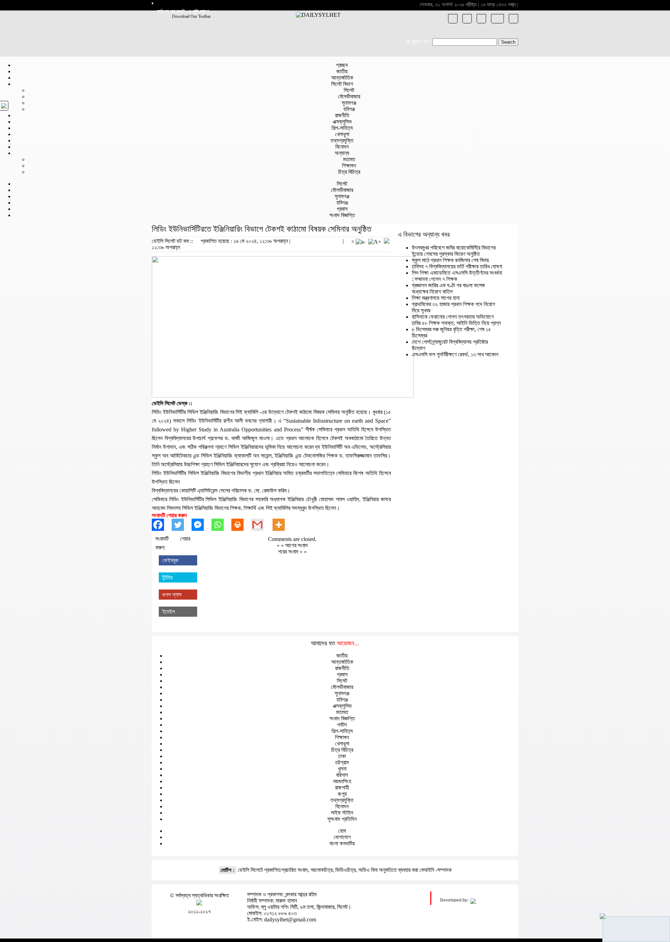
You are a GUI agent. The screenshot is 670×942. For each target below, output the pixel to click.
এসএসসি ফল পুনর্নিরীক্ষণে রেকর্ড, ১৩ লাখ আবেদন (455, 354)
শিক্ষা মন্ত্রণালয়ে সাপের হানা (436, 298)
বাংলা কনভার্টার (342, 843)
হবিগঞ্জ (349, 109)
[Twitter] (182, 525)
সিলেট (349, 90)
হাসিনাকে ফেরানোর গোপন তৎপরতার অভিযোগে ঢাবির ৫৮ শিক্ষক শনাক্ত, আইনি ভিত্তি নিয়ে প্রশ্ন (456, 320)
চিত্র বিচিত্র (349, 172)
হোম (342, 831)
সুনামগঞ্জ (349, 103)
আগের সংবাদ (296, 545)
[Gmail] (261, 525)
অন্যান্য (342, 153)
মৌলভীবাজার (349, 96)
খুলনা (342, 769)
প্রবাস (342, 209)
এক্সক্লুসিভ (342, 122)
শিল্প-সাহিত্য (342, 128)
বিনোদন (342, 147)
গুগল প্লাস (171, 595)
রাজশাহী (342, 788)
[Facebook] (162, 525)
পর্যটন (342, 725)
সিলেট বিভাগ (342, 84)
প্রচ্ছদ (342, 65)
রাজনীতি (342, 115)
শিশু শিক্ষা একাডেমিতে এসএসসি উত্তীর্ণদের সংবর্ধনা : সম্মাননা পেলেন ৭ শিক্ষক (457, 276)
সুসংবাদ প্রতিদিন (342, 819)
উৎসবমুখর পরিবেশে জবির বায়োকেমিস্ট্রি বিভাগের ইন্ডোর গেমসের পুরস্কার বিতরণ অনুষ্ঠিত (454, 251)
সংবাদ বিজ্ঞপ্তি (342, 215)
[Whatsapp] (221, 525)
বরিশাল (342, 775)
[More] (282, 525)
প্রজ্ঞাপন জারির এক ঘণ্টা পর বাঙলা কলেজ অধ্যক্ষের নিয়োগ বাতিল (448, 288)
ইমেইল (168, 612)
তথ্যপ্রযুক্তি (341, 140)
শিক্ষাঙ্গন (349, 166)
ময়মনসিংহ (342, 781)
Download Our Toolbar (191, 16)
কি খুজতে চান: (418, 42)
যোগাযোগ (342, 837)
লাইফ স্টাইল (342, 813)
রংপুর (342, 794)
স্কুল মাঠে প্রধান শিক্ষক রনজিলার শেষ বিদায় (450, 260)
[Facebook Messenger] (201, 525)
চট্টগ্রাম (342, 762)
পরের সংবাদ (289, 552)
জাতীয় (342, 71)
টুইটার (167, 577)
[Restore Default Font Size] (386, 242)
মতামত (349, 159)
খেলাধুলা (342, 134)
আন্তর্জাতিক (342, 78)
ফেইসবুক (170, 560)
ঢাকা (342, 756)
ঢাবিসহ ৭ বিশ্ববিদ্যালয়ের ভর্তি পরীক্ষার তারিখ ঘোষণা (457, 266)
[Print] (241, 525)
